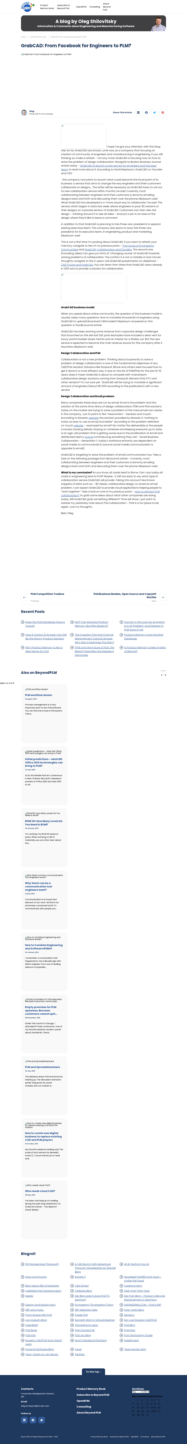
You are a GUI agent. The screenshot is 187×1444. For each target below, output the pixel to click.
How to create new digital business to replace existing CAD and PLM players (43, 1136)
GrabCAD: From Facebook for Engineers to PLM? (69, 37)
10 (148, 1403)
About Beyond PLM (107, 6)
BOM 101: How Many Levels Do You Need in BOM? (43, 822)
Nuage (89, 437)
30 (142, 1415)
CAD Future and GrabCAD (77, 265)
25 (152, 1411)
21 (133, 1411)
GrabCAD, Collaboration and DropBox (108, 249)
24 (148, 1411)
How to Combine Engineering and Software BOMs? (44, 946)
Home (23, 37)
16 (142, 1407)
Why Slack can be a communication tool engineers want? (38, 886)
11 (151, 1403)
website (93, 418)
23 (142, 1411)
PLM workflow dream (38, 695)
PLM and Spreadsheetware (42, 1067)
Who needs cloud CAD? (40, 1191)
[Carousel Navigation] (163, 670)
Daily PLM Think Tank (38, 37)
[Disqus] (112, 551)
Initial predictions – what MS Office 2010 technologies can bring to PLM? (44, 762)
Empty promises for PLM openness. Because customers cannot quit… (41, 1010)
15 (138, 1407)
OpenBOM (81, 6)
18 (152, 1407)
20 (159, 1407)
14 (133, 1407)
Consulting (94, 6)
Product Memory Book (47, 7)
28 (133, 1415)
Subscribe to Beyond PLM (63, 7)
